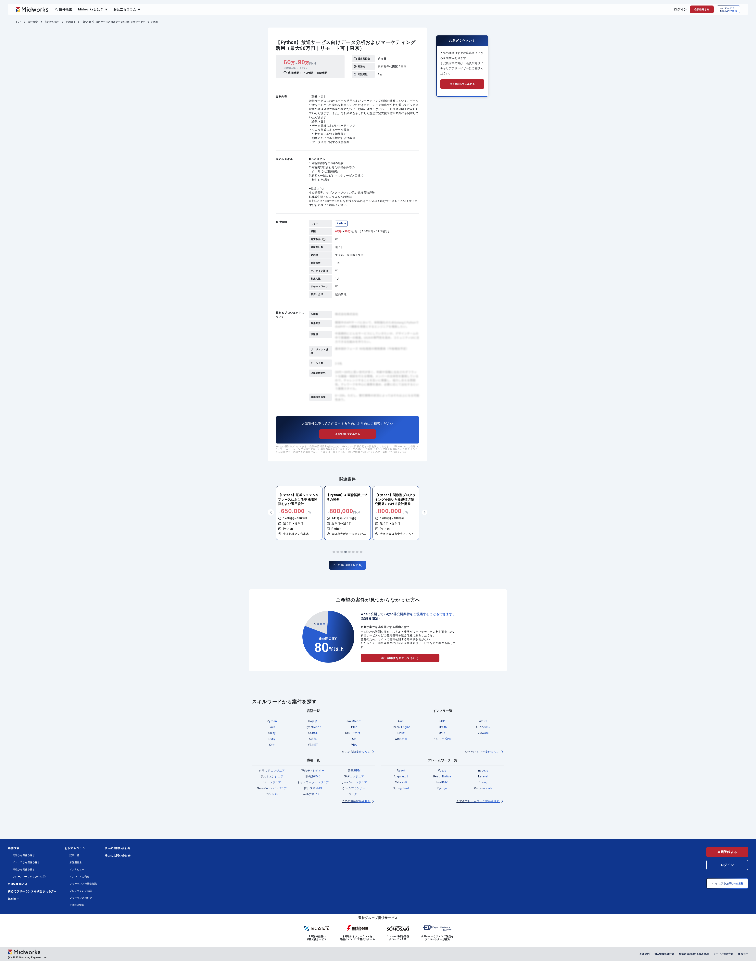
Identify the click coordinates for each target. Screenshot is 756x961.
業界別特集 (75, 862)
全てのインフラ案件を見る (482, 751)
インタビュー (76, 869)
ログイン (680, 9)
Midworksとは (18, 883)
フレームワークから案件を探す (30, 876)
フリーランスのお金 (80, 897)
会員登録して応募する (347, 434)
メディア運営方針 (723, 954)
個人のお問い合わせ (118, 848)
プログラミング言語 (80, 890)
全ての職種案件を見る (356, 801)
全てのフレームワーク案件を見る (478, 801)
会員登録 (701, 9)
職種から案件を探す (24, 869)
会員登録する (727, 852)
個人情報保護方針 (664, 954)
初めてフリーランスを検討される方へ (32, 891)
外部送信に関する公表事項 (694, 954)
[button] (334, 552)
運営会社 (743, 954)
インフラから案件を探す (26, 862)
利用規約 (645, 954)
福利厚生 (13, 898)
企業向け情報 (76, 905)
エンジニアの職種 (79, 876)
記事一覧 (74, 855)
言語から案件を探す (24, 855)
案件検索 (65, 9)
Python (341, 223)
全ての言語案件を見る (356, 751)
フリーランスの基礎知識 (83, 883)
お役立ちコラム (75, 848)
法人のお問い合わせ (118, 855)
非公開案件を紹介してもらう (400, 658)
